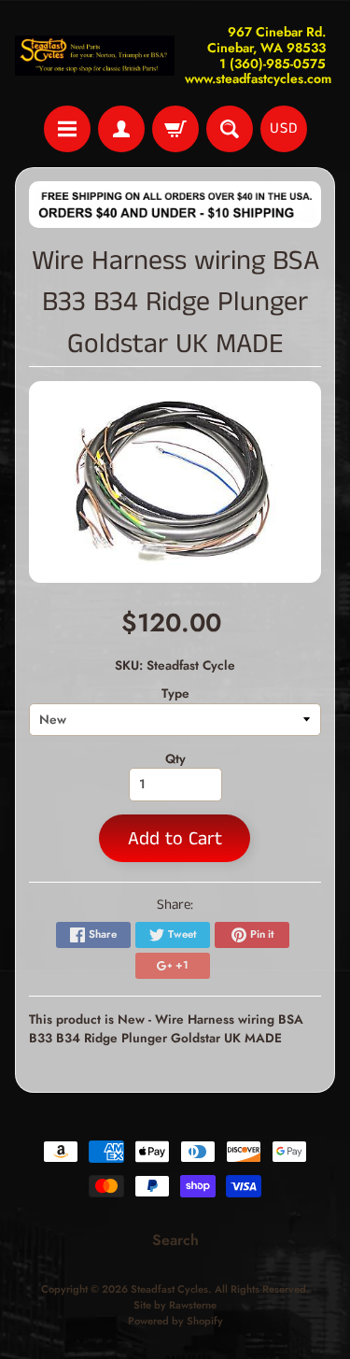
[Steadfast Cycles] (95, 55)
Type (175, 693)
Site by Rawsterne (175, 1304)
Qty (175, 758)
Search (175, 1240)
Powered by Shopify (175, 1320)
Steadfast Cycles (169, 1288)
